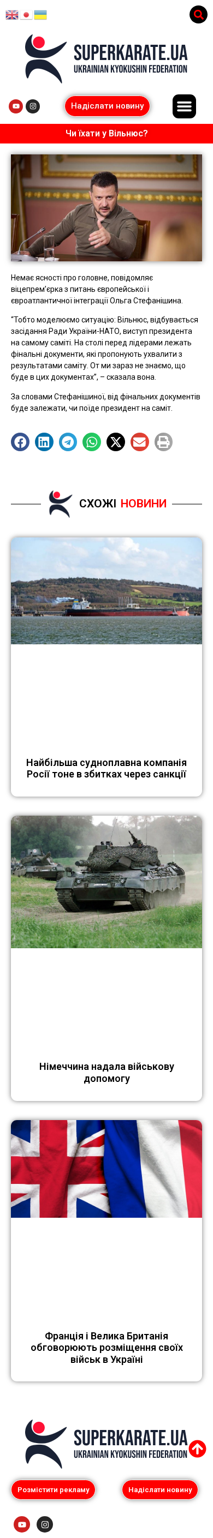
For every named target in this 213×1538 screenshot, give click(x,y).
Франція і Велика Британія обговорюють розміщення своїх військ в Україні (107, 1347)
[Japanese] (27, 14)
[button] (199, 14)
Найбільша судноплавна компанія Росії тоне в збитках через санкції (106, 768)
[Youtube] (16, 106)
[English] (12, 14)
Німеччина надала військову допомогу (106, 1072)
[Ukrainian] (41, 14)
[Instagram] (33, 106)
